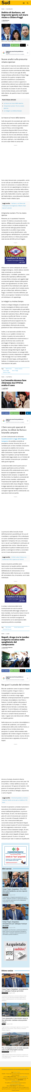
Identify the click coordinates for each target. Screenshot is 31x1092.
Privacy (15, 1072)
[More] (27, 45)
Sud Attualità (9, 9)
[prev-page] (3, 938)
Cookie (18, 1072)
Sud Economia (5, 1051)
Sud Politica (9, 377)
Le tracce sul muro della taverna (13, 103)
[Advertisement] (15, 161)
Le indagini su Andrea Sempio (13, 111)
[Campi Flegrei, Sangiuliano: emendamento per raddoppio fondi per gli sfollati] (15, 912)
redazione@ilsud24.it (15, 1081)
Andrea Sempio (18, 368)
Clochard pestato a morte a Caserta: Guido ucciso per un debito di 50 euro (15, 800)
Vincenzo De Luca (7, 629)
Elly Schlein (8, 627)
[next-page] (5, 938)
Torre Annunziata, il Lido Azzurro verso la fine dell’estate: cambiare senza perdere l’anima (15, 1020)
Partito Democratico (19, 627)
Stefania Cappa (6, 372)
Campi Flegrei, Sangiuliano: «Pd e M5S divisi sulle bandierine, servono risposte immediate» (15, 891)
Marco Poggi (15, 370)
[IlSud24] (12, 2)
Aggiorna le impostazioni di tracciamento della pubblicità (15, 1069)
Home (2, 9)
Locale (7, 633)
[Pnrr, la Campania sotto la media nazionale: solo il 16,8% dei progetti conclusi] (15, 1039)
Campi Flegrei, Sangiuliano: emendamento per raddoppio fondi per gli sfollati (15, 923)
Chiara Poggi (6, 370)
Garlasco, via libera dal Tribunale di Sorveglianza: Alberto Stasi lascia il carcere (14, 206)
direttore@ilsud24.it (23, 1076)
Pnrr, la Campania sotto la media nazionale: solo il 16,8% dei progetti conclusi (15, 1049)
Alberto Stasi (9, 368)
